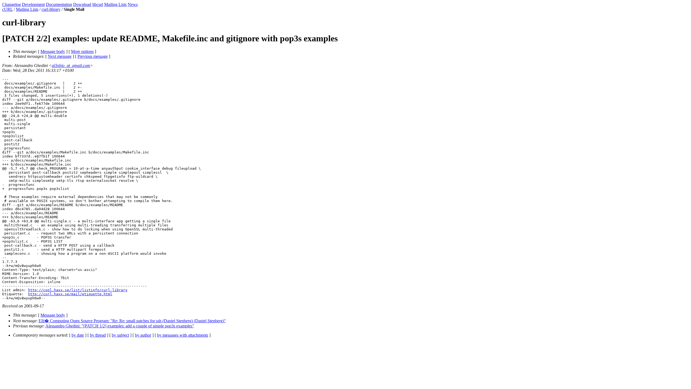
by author (143, 335)
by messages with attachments (182, 335)
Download (82, 4)
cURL (7, 9)
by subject (120, 335)
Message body (52, 51)
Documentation (59, 4)
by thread (98, 335)
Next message (60, 56)
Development (33, 4)
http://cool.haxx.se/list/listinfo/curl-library (77, 290)
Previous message (92, 56)
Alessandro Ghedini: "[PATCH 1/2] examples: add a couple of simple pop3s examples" (119, 326)
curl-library (51, 9)
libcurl (97, 4)
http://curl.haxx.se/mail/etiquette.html (70, 294)
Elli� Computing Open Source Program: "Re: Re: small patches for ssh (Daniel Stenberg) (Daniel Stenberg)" (132, 320)
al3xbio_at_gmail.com (71, 65)
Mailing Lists (115, 4)
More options (82, 51)
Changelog (11, 4)
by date (78, 335)
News (133, 4)
